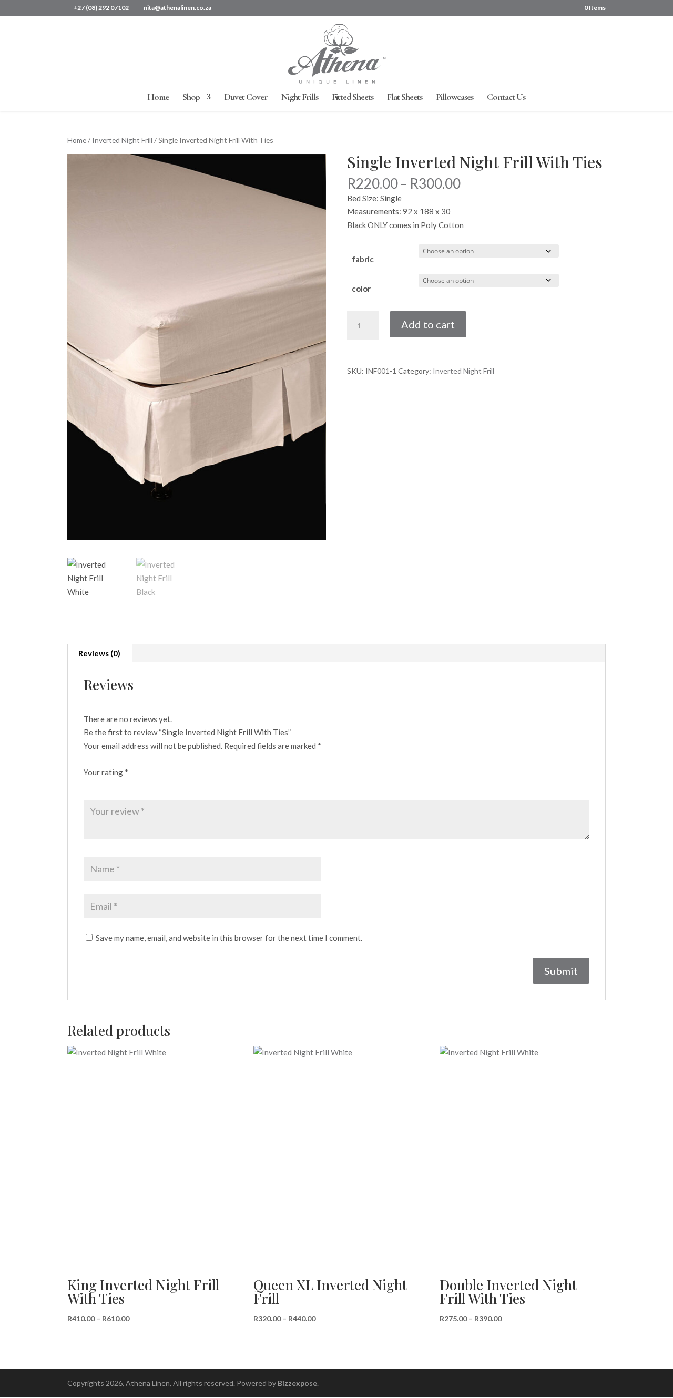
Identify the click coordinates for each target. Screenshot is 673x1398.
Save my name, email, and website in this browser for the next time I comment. (229, 937)
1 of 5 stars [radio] (90, 785)
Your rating (106, 772)
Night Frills (299, 97)
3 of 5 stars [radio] (118, 785)
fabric (363, 259)
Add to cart (428, 324)
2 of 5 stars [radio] (104, 785)
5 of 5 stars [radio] (146, 785)
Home (158, 97)
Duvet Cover (246, 97)
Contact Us (506, 97)
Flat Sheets (404, 97)
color (361, 288)
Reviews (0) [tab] (99, 653)
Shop (191, 97)
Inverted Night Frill (122, 140)
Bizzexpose (297, 1383)
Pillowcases (454, 97)
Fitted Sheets (352, 97)
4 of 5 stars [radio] (132, 785)
